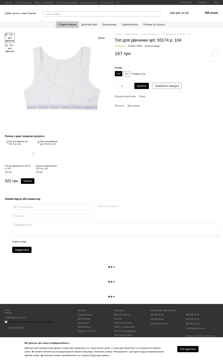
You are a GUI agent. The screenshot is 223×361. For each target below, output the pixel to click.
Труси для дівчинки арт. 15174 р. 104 (46, 167)
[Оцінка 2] (37, 241)
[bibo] (101, 37)
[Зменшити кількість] (117, 86)
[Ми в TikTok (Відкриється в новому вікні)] (133, 2)
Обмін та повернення (44, 2)
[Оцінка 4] (47, 241)
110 (127, 73)
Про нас (8, 2)
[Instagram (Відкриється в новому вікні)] (129, 2)
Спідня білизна (67, 24)
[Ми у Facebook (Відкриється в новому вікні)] (125, 2)
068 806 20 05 (179, 13)
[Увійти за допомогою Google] (126, 206)
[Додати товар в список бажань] (215, 54)
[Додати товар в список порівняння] (206, 53)
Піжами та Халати (154, 24)
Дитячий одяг (89, 24)
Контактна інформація (67, 2)
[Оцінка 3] (42, 241)
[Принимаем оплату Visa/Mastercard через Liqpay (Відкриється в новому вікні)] (29, 322)
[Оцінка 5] (52, 241)
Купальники (109, 24)
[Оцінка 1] (31, 241)
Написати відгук (152, 46)
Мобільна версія (16, 328)
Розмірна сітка (107, 2)
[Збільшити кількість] (127, 86)
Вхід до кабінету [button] (122, 314)
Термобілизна (129, 24)
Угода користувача (89, 2)
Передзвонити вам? (159, 324)
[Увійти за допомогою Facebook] (121, 206)
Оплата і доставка (23, 2)
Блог (118, 2)
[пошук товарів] (157, 14)
